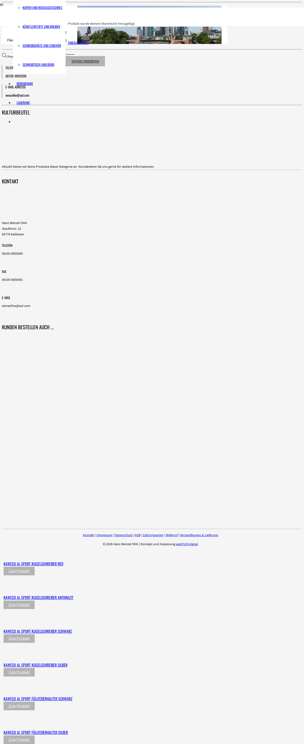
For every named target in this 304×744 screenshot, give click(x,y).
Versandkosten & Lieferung (199, 535)
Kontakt (88, 535)
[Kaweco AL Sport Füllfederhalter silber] (102, 722)
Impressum (104, 535)
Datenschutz (124, 535)
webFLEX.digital (187, 544)
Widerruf (172, 535)
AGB (138, 535)
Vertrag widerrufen (85, 61)
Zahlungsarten (153, 535)
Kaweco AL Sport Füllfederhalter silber (36, 732)
